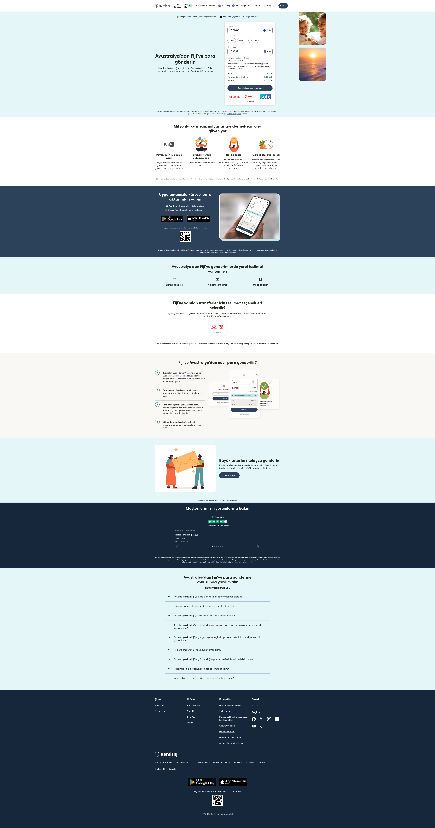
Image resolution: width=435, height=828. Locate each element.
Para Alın (188, 6)
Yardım (258, 6)
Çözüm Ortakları (227, 726)
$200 (231, 41)
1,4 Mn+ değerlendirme (198, 17)
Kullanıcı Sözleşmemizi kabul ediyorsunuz (173, 762)
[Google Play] (172, 218)
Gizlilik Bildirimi (203, 762)
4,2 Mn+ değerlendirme (240, 17)
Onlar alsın (231, 47)
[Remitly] (162, 6)
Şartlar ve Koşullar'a (235, 114)
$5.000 (253, 41)
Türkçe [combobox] (243, 6)
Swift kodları (225, 711)
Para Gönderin (177, 6)
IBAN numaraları (226, 732)
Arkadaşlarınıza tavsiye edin (232, 743)
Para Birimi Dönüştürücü (230, 737)
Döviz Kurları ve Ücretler (205, 6)
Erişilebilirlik (160, 769)
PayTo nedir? (176, 168)
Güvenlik (263, 762)
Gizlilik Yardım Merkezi (244, 762)
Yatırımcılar (160, 711)
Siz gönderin (232, 26)
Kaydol (283, 6)
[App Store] (198, 218)
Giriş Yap (271, 6)
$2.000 (242, 41)
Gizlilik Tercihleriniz (222, 762)
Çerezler (173, 769)
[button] (221, 5)
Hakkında (159, 705)
